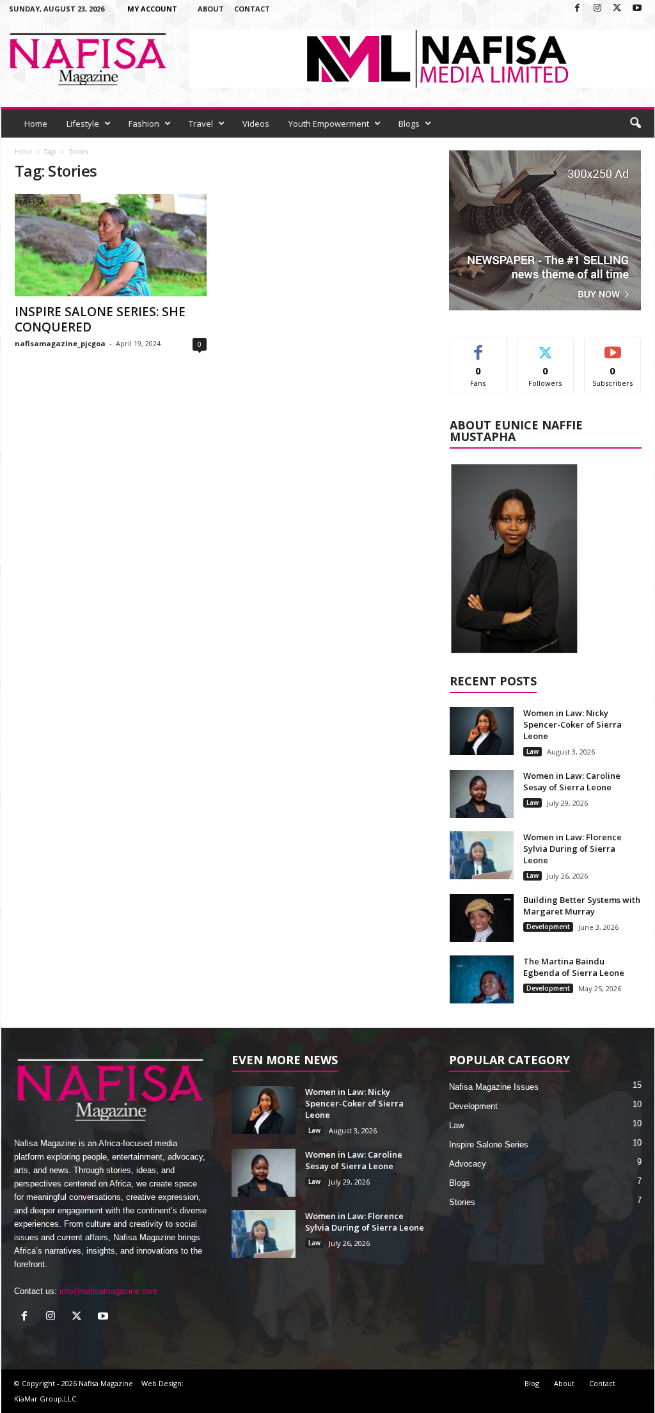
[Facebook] (577, 8)
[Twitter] (617, 8)
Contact (252, 8)
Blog (532, 1383)
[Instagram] (597, 8)
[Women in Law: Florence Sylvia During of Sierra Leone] (482, 855)
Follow (545, 346)
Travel (201, 123)
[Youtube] (637, 8)
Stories (462, 1202)
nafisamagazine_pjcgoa (60, 343)
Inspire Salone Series (488, 1144)
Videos (255, 123)
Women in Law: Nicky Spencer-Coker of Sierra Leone (572, 724)
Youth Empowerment (328, 123)
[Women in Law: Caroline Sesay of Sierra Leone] (482, 794)
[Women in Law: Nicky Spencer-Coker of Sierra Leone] (482, 731)
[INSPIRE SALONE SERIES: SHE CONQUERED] (111, 245)
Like (478, 346)
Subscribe (613, 346)
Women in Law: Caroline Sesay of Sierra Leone (571, 781)
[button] (635, 123)
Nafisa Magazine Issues (494, 1087)
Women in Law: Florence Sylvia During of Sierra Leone (572, 848)
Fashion (144, 123)
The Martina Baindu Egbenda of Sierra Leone (573, 966)
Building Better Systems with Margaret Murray (581, 905)
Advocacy (467, 1164)
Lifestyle (83, 123)
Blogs (409, 123)
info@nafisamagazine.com (108, 1291)
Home (35, 123)
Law (532, 751)
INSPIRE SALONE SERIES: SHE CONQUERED (100, 319)
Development (548, 926)
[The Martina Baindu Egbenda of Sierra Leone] (482, 979)
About (211, 8)
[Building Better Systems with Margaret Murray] (482, 918)
